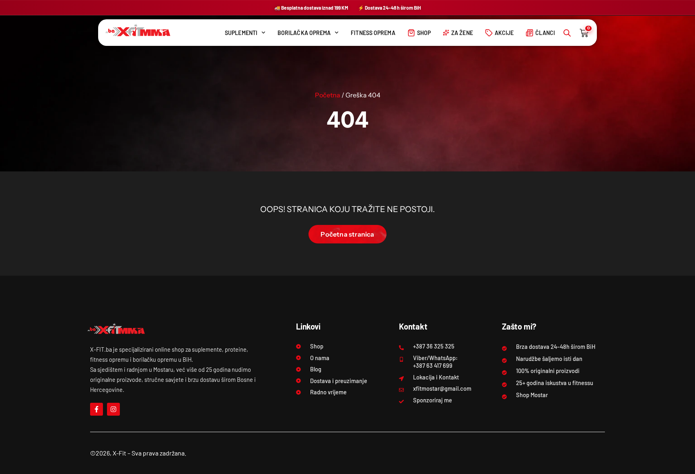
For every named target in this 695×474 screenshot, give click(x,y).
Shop (424, 32)
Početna (327, 95)
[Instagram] (113, 409)
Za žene (462, 32)
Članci (545, 32)
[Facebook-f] (96, 409)
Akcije (504, 32)
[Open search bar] (567, 32)
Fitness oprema (373, 32)
